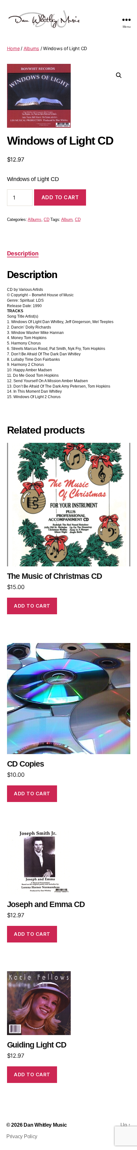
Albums (31, 48)
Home (13, 48)
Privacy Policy (21, 1136)
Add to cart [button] (32, 606)
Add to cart (60, 197)
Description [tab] (23, 253)
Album (67, 219)
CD (46, 219)
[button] (119, 75)
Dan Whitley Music (45, 1125)
